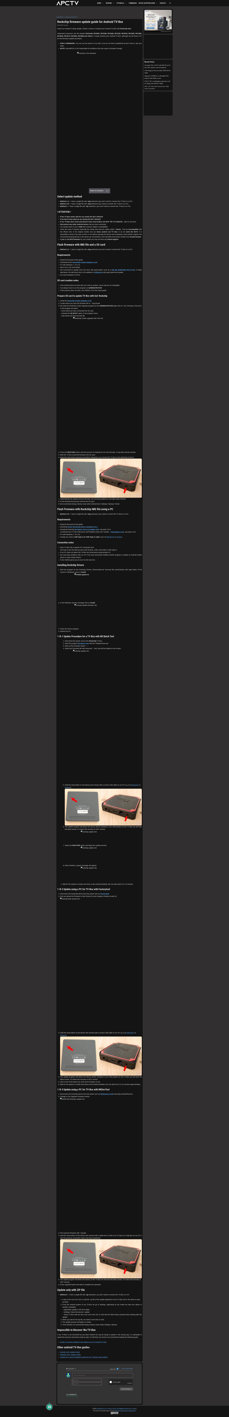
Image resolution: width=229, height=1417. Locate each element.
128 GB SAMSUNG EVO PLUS (123, 270)
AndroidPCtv (59, 17)
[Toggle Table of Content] (106, 190)
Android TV (74, 17)
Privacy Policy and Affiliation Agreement (119, 1408)
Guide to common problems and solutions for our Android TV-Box (83, 1342)
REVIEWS (109, 3)
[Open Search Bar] (170, 3)
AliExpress (110, 537)
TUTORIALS (120, 3)
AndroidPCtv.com (102, 1408)
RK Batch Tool (83, 643)
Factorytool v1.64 (117, 532)
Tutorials (67, 17)
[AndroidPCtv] (67, 3)
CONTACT (163, 3)
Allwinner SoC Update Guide (70, 1355)
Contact (134, 1408)
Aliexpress (135, 785)
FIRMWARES (133, 3)
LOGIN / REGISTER (127, 1368)
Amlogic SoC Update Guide (70, 1352)
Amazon (119, 537)
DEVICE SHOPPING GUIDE (147, 3)
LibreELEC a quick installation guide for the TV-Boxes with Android (84, 1357)
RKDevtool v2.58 (106, 1094)
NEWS (99, 3)
